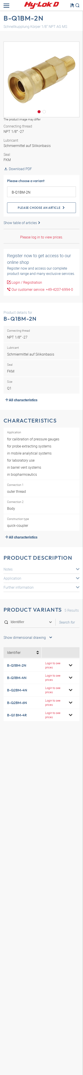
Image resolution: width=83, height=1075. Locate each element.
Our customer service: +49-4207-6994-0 (42, 289)
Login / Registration (26, 282)
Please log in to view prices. (41, 237)
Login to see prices (52, 665)
